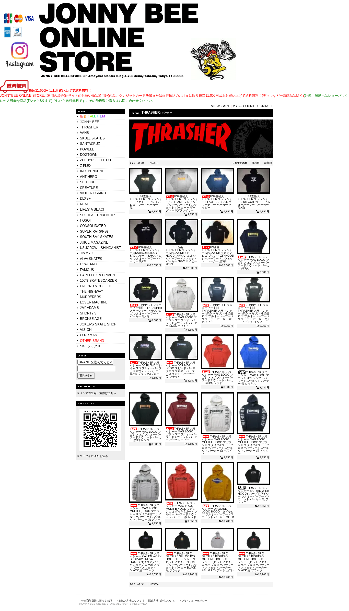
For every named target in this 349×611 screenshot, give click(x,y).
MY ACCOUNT (243, 106)
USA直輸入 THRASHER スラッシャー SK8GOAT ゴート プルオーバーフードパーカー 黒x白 (254, 202)
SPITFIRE (87, 182)
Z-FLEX (85, 166)
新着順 (268, 162)
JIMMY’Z (87, 253)
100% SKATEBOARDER (98, 280)
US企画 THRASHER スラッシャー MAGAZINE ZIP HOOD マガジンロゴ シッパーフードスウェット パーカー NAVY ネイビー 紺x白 (181, 256)
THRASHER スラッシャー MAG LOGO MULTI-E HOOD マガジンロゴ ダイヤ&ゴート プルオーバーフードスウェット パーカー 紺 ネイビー (253, 445)
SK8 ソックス (90, 346)
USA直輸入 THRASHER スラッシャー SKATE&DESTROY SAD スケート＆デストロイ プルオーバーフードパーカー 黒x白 (145, 254)
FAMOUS (87, 270)
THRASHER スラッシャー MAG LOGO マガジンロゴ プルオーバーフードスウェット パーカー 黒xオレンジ (145, 434)
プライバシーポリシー (194, 600)
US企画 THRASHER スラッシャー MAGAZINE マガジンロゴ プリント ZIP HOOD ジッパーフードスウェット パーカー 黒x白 (218, 254)
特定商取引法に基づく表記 (96, 600)
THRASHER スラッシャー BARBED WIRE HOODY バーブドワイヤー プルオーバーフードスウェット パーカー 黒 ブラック (254, 495)
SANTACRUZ (90, 144)
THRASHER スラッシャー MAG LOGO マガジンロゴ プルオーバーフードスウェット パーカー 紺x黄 (254, 262)
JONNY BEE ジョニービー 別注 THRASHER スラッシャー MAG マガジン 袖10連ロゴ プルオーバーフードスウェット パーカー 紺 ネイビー (218, 313)
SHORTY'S (88, 313)
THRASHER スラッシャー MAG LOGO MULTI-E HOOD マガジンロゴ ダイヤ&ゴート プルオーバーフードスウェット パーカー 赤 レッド (181, 510)
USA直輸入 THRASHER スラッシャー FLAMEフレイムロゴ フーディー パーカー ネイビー (217, 202)
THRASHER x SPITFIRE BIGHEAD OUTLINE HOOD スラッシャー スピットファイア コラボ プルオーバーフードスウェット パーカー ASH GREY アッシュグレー (218, 563)
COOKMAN (88, 335)
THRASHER (89, 127)
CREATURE (89, 188)
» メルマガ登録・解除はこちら (96, 393)
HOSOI (85, 220)
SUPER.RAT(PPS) (94, 231)
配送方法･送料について (161, 600)
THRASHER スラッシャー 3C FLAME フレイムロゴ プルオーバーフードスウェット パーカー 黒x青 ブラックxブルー (146, 368)
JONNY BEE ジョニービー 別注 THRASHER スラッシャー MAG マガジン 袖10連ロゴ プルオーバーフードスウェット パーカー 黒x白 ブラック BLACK (254, 313)
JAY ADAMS (89, 308)
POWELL (87, 149)
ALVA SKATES (91, 259)
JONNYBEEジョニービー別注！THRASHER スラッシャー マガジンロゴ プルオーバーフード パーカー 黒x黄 (146, 310)
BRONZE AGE (91, 319)
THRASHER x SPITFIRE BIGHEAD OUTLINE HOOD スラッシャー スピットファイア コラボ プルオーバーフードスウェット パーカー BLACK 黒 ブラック (254, 562)
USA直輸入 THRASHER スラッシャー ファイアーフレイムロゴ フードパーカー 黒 (146, 202)
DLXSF (85, 198)
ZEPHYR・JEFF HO (95, 160)
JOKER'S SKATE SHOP (98, 324)
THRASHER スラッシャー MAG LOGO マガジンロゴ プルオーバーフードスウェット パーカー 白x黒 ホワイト (181, 320)
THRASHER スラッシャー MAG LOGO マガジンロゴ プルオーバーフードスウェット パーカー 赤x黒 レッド (218, 377)
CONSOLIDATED (93, 226)
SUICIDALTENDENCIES (98, 215)
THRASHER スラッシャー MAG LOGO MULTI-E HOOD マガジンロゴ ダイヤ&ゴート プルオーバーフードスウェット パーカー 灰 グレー (145, 512)
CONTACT (265, 106)
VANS (84, 133)
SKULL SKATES (92, 138)
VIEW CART (220, 106)
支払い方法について (130, 600)
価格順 (256, 162)
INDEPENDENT (92, 171)
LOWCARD (88, 264)
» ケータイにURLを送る (92, 455)
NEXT (153, 162)
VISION (85, 330)
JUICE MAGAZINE (94, 242)
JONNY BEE (89, 122)
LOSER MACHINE (94, 302)
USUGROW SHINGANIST (100, 248)
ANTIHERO (88, 177)
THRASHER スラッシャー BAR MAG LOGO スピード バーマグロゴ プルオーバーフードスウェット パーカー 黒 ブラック (181, 369)
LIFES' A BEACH (92, 209)
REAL (84, 204)
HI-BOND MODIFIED (95, 286)
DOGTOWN (88, 155)
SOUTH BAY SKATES (96, 237)
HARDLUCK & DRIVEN (97, 275)
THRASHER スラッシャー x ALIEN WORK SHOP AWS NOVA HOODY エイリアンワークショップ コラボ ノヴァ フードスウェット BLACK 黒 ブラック (145, 562)
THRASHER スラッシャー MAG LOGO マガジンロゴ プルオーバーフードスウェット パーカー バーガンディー (181, 434)
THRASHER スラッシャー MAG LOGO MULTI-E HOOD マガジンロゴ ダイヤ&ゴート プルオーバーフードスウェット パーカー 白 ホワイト (217, 445)
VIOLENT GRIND (93, 193)
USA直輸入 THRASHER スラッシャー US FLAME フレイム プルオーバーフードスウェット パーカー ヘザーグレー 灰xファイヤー (182, 203)
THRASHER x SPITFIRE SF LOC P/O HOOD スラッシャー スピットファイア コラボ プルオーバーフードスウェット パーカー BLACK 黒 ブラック (181, 562)
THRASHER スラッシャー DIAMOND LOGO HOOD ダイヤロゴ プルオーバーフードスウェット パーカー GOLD (218, 511)
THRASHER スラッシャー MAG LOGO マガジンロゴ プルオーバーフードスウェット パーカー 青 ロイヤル (254, 378)
